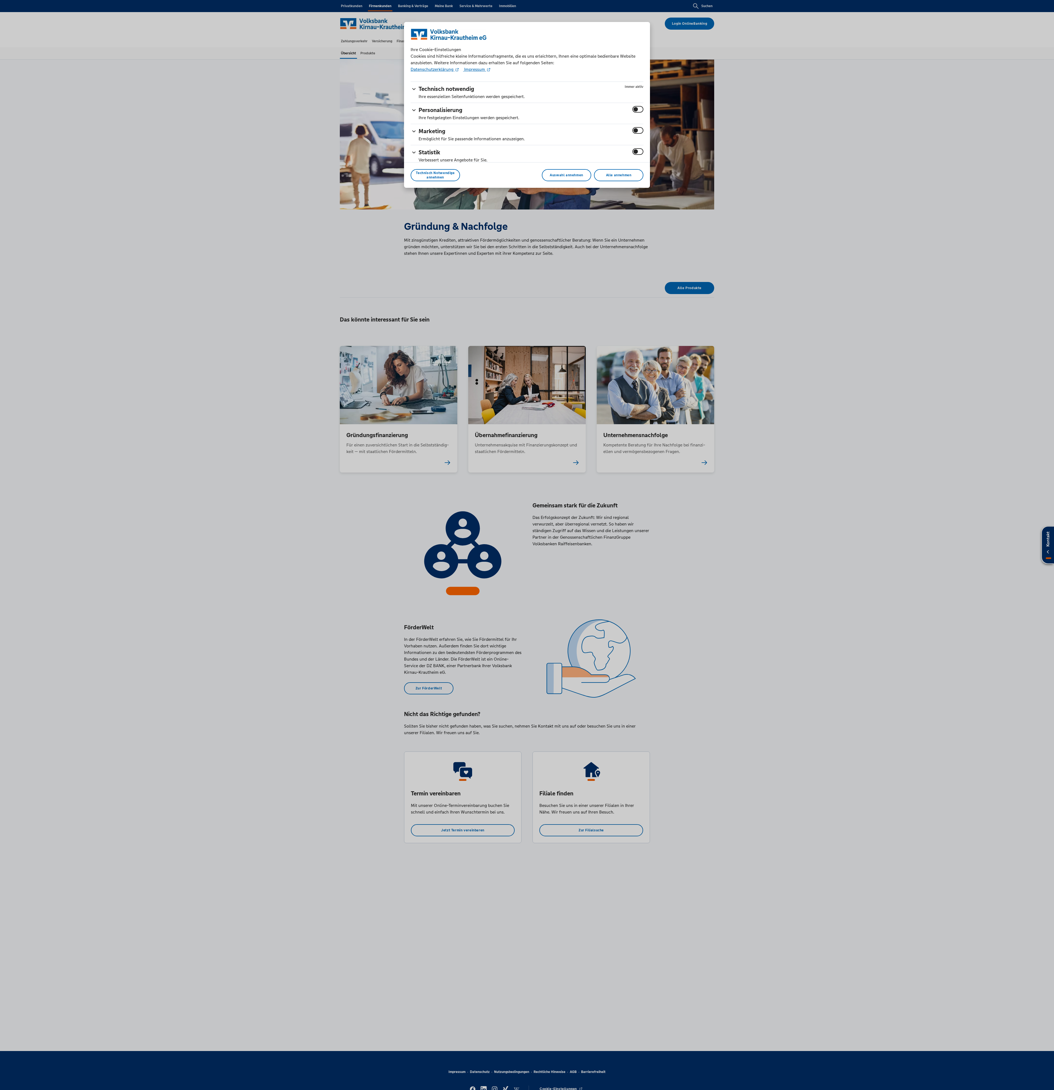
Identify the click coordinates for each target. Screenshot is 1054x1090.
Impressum (474, 69)
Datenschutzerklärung (433, 69)
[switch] (637, 109)
